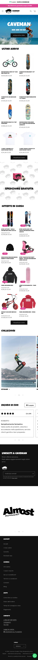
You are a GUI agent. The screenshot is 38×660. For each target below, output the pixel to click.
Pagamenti (7, 609)
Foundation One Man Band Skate (8, 98)
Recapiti (29, 656)
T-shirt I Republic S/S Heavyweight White (7, 149)
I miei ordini (8, 548)
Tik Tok (6, 624)
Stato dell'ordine (9, 601)
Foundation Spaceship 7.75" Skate (27, 73)
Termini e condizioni (10, 578)
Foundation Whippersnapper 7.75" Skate (27, 98)
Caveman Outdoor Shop (16, 651)
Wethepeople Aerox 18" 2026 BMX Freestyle (9, 73)
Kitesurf (4, 389)
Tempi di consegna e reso (12, 605)
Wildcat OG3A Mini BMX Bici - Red (9, 313)
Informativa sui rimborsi (29, 653)
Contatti (6, 582)
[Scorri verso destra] (23, 194)
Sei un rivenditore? (10, 575)
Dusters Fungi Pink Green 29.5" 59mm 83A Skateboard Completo (27, 124)
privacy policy (14, 478)
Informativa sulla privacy (14, 653)
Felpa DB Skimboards (7, 285)
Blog (5, 586)
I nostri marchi (8, 571)
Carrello (6, 552)
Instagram (7, 622)
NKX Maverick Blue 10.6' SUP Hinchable (9, 123)
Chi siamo (7, 567)
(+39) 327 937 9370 (10, 620)
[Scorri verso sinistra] (15, 194)
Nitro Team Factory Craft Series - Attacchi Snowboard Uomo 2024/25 (27, 259)
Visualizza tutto (19, 157)
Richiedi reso (8, 556)
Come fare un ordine (10, 597)
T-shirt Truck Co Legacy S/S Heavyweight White (27, 149)
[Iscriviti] (33, 474)
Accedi (6, 544)
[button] (3, 11)
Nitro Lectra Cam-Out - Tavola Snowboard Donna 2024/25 (26, 231)
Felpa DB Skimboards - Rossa (27, 312)
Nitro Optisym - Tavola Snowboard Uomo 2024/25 (8, 230)
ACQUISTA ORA (19, 35)
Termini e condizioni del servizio (17, 656)
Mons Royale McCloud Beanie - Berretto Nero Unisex (9, 258)
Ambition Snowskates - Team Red (27, 286)
